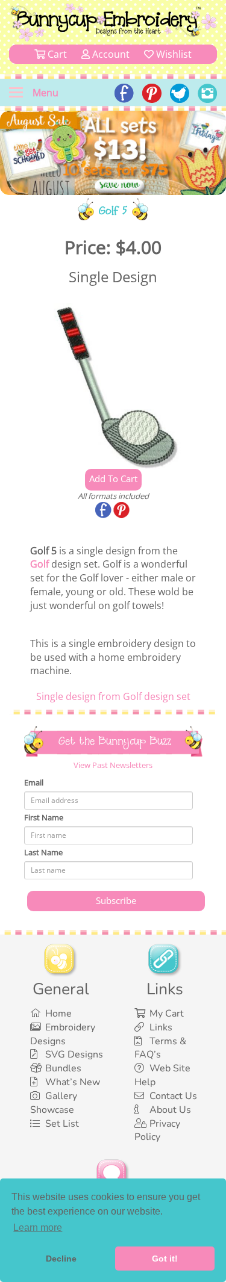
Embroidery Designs (62, 1034)
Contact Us (173, 1096)
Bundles (63, 1068)
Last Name (43, 852)
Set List (62, 1123)
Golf (39, 564)
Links (160, 1027)
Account (110, 54)
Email (33, 782)
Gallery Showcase (53, 1102)
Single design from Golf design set (113, 696)
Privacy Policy (157, 1130)
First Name (43, 817)
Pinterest (122, 511)
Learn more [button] (37, 1227)
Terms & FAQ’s (160, 1048)
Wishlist (173, 54)
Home (58, 1013)
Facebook (104, 511)
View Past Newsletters (113, 765)
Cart (56, 54)
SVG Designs (74, 1054)
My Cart (166, 1013)
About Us (170, 1109)
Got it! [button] (165, 1258)
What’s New (72, 1082)
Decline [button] (61, 1258)
